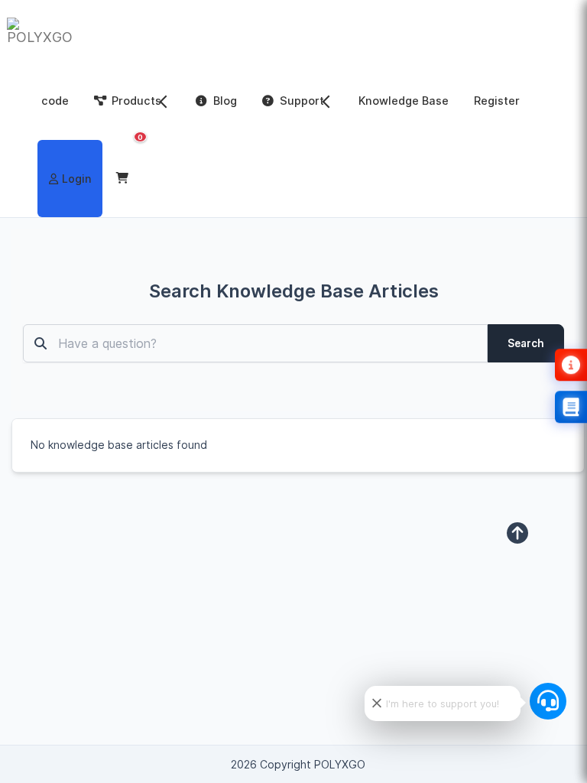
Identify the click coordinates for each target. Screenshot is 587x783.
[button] (124, 178)
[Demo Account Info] (571, 365)
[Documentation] (571, 407)
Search (526, 343)
